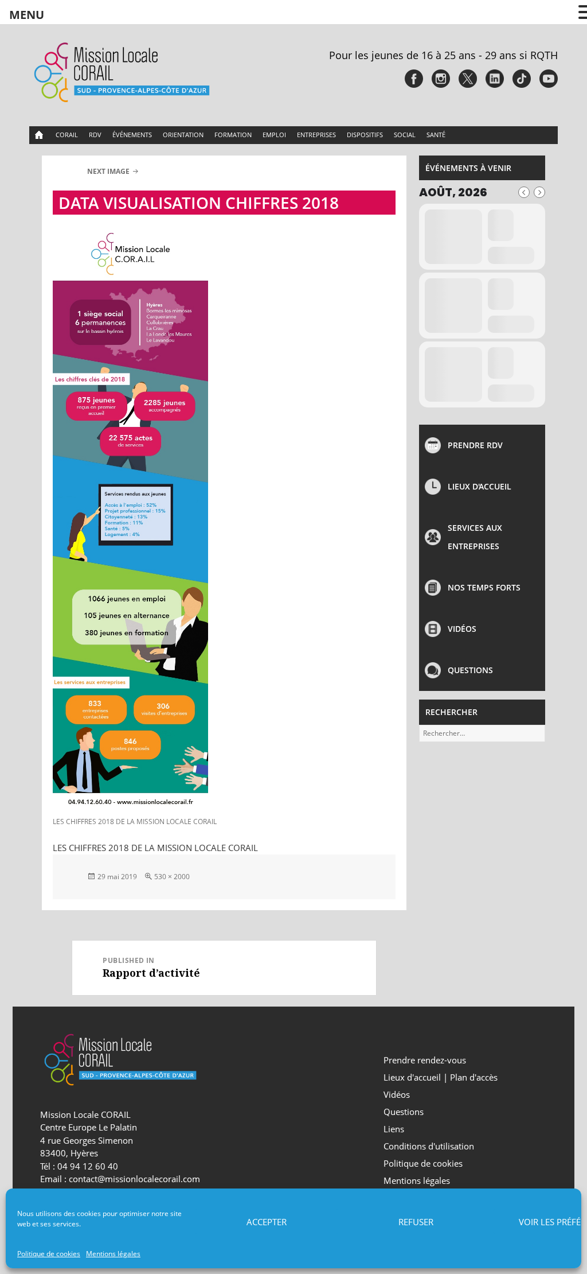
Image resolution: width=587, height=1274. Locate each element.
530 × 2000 (172, 876)
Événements (132, 134)
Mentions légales (113, 1254)
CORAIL (67, 134)
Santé (435, 134)
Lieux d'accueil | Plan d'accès (440, 1077)
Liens (393, 1129)
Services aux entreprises (475, 536)
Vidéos (462, 628)
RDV (95, 134)
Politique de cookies (48, 1254)
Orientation (183, 134)
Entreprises (316, 134)
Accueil (39, 135)
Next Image (108, 171)
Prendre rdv (475, 445)
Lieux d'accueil (479, 486)
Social (405, 134)
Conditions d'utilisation (428, 1146)
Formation (233, 134)
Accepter (266, 1222)
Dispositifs (365, 134)
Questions (470, 670)
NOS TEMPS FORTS (484, 587)
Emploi (274, 134)
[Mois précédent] (524, 192)
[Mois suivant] (539, 192)
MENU (26, 14)
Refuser (415, 1222)
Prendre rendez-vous (424, 1060)
